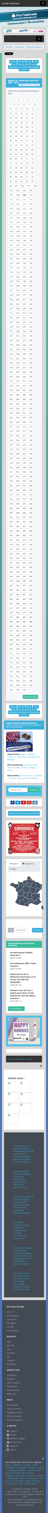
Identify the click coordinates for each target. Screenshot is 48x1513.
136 (17, 227)
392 (17, 517)
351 (11, 472)
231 (11, 336)
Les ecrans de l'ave (21, 1273)
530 (30, 671)
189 (24, 286)
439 (11, 572)
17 (32, 109)
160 (17, 254)
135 (11, 227)
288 (17, 399)
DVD (20, 778)
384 (17, 508)
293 (24, 404)
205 (24, 304)
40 (22, 131)
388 (17, 513)
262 (30, 367)
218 (30, 317)
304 (17, 417)
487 (11, 626)
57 (32, 145)
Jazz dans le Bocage (22, 1159)
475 (11, 612)
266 (30, 372)
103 (11, 190)
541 (24, 685)
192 (17, 290)
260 (17, 367)
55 (22, 145)
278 (30, 385)
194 (30, 290)
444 (17, 576)
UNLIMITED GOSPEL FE (23, 1197)
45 (22, 136)
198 (30, 295)
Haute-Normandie (13, 1473)
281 (24, 390)
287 (11, 399)
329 (24, 444)
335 (11, 454)
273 (24, 381)
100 (22, 186)
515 (11, 658)
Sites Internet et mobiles (31, 775)
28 (11, 122)
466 (30, 599)
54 (16, 145)
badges (33, 767)
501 (24, 640)
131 (11, 222)
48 (11, 140)
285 (24, 395)
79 (16, 168)
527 (11, 671)
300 (17, 413)
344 (17, 463)
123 (11, 213)
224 (17, 326)
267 (11, 376)
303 (11, 417)
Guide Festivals (10, 3)
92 (32, 177)
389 (24, 513)
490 (30, 626)
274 (30, 381)
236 (17, 340)
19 (16, 113)
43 (11, 136)
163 (11, 258)
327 (11, 444)
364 (17, 485)
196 (17, 295)
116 (17, 204)
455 (11, 590)
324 (17, 440)
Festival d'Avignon (21, 1199)
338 (30, 454)
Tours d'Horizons (20, 1171)
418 (30, 544)
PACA (21, 1483)
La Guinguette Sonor (22, 1258)
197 (24, 295)
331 (11, 449)
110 (30, 195)
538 (30, 680)
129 (24, 218)
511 (11, 653)
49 (16, 140)
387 (11, 513)
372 (17, 494)
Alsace (8, 1465)
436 (17, 567)
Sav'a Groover (19, 1179)
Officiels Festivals (14, 1416)
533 (24, 676)
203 (11, 304)
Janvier (13, 62)
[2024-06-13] (23, 979)
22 (32, 113)
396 (17, 522)
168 (17, 263)
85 (22, 172)
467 (11, 603)
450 (30, 581)
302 (30, 413)
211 (11, 313)
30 (22, 122)
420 (17, 549)
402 (30, 526)
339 (11, 458)
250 (30, 354)
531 (11, 676)
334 (30, 449)
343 (11, 463)
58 (11, 149)
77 (32, 163)
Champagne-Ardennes (16, 1470)
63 (11, 154)
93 (11, 181)
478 (30, 612)
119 (11, 208)
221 (24, 322)
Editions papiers (13, 1382)
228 (17, 331)
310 (30, 422)
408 (17, 535)
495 (11, 635)
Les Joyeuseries (20, 1154)
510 (30, 649)
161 (24, 254)
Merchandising (13, 1390)
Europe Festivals (14, 1408)
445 (24, 576)
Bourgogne (22, 1467)
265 (24, 372)
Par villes (10, 1327)
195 (11, 295)
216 (17, 317)
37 (32, 127)
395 (11, 522)
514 (30, 653)
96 (27, 181)
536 (17, 680)
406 (30, 531)
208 (17, 308)
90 (22, 177)
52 (32, 140)
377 (24, 499)
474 (30, 608)
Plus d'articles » (16, 1008)
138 (30, 227)
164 (17, 258)
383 (11, 508)
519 (11, 662)
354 (30, 472)
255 (11, 363)
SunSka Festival (20, 1230)
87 (32, 172)
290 (30, 399)
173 (24, 267)
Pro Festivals (12, 1405)
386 (30, 508)
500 (17, 640)
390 (30, 513)
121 (24, 208)
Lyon (9, 1349)
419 (11, 549)
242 (30, 345)
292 (17, 404)
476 (17, 612)
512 (17, 653)
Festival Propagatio (21, 1156)
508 (17, 649)
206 (30, 304)
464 (17, 599)
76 (27, 163)
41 (27, 131)
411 (11, 540)
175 (11, 272)
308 (17, 422)
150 (30, 240)
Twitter (12, 1449)
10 (24, 104)
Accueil (9, 47)
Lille (8, 1356)
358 (30, 476)
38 (11, 131)
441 (24, 572)
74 (16, 163)
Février (21, 62)
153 (24, 245)
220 (17, 322)
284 (17, 395)
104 (17, 190)
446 (30, 576)
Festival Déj (18, 1176)
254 (30, 358)
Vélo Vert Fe (18, 1184)
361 (24, 481)
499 (11, 640)
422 (30, 549)
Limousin (30, 1475)
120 (17, 208)
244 (17, 349)
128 (17, 218)
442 (30, 572)
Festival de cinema (21, 1225)
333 (24, 449)
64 (16, 154)
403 (11, 531)
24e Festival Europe (21, 1213)
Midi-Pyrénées (13, 1478)
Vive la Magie (19, 1281)
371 (11, 494)
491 (11, 631)
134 (30, 222)
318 (30, 431)
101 (28, 186)
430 (30, 558)
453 (24, 585)
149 (24, 240)
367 (11, 490)
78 (11, 168)
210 (30, 308)
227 (11, 331)
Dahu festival (19, 1261)
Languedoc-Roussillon (14, 1475)
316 (17, 431)
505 (24, 644)
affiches (30, 754)
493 (24, 631)
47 (32, 136)
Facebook (13, 1446)
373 (24, 494)
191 (11, 290)
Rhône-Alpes (30, 1483)
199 (11, 299)
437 (24, 567)
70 (22, 159)
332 (17, 449)
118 (30, 204)
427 (11, 558)
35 (22, 127)
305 (24, 417)
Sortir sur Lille (11, 1483)
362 (30, 481)
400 (17, 526)
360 (17, 481)
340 (17, 458)
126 (30, 213)
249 (24, 354)
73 (11, 163)
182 (30, 277)
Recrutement (15, 1442)
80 (22, 168)
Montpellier (11, 1364)
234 (30, 336)
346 (30, 463)
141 (24, 231)
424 (17, 553)
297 (24, 408)
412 (17, 540)
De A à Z (10, 1312)
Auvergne (26, 1465)
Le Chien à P (18, 1227)
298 (30, 408)
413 (24, 540)
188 (17, 286)
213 (24, 313)
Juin (20, 64)
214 (30, 313)
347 (11, 467)
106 (30, 190)
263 (11, 372)
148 (17, 240)
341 (24, 458)
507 (11, 649)
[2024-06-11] (23, 995)
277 (24, 385)
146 (30, 236)
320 (17, 435)
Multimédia (11, 1394)
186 (30, 281)
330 (30, 444)
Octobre (24, 67)
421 (24, 549)
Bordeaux (11, 1353)
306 (30, 417)
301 (24, 413)
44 (16, 136)
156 (17, 249)
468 (17, 603)
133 (24, 222)
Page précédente (34, 47)
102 (35, 186)
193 (24, 290)
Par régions (12, 1323)
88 (11, 177)
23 (11, 118)
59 (16, 149)
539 (11, 685)
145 (24, 236)
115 (11, 204)
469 (24, 603)
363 (11, 485)
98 (11, 186)
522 (30, 662)
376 (17, 499)
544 (17, 690)
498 (30, 635)
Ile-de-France (28, 1473)
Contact (13, 1434)
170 (30, 263)
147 (11, 240)
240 (17, 345)
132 (17, 222)
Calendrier (19, 47)
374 (30, 494)
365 (24, 485)
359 (11, 481)
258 (30, 363)
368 (17, 490)
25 (22, 118)
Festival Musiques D (22, 1146)
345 (24, 463)
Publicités (11, 1379)
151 (11, 245)
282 (30, 390)
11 (29, 104)
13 (11, 109)
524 (17, 667)
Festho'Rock (18, 1210)
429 (24, 558)
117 (24, 204)
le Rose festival (19, 1250)
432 (17, 562)
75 (22, 163)
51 (27, 140)
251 (11, 358)
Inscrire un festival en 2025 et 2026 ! (25, 813)
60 (22, 149)
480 (17, 617)
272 (17, 381)
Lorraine (39, 1475)
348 (17, 467)
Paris (9, 1341)
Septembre (13, 67)
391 (11, 517)
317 (24, 431)
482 (30, 617)
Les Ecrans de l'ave (21, 1276)
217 (24, 317)
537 (24, 680)
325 (24, 440)
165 (24, 258)
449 (24, 581)
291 (11, 404)
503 (11, 644)
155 (11, 249)
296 (17, 408)
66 (27, 154)
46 (27, 136)
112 (17, 199)
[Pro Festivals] (24, 13)
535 (11, 680)
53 (11, 145)
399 (11, 526)
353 (24, 472)
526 (30, 667)
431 (11, 562)
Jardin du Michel (20, 1182)
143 (11, 236)
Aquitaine (17, 1465)
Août (33, 64)
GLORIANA (18, 1222)
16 (27, 109)
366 (30, 485)
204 (17, 304)
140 (17, 231)
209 (24, 308)
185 (24, 281)
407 (11, 535)
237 (24, 340)
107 (11, 195)
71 (27, 159)
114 (30, 199)
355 (11, 476)
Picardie (19, 1481)
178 (30, 272)
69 (16, 159)
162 (30, 254)
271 (11, 381)
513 (24, 653)
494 (30, 631)
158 (30, 249)
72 (32, 159)
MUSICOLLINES (20, 1207)
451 (11, 585)
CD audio (12, 778)
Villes (14, 869)
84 (16, 172)
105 (24, 190)
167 (11, 263)
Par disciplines (13, 1315)
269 (24, 376)
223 (11, 326)
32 (32, 122)
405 (24, 531)
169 (24, 263)
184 (17, 281)
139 (11, 231)
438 (30, 567)
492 (17, 631)
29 (16, 122)
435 (11, 567)
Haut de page (31, 697)
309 (24, 422)
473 (24, 608)
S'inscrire (37, 930)
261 (24, 367)
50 (22, 140)
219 (11, 322)
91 (27, 177)
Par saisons (12, 1319)
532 (17, 676)
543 (11, 690)
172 (17, 267)
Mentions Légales (17, 1438)
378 (30, 499)
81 (27, 168)
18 (11, 113)
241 (24, 345)
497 (24, 635)
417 (24, 544)
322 (30, 435)
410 (30, 535)
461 (24, 594)
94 (16, 181)
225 (24, 326)
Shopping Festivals (15, 1412)
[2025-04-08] (21, 955)
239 (11, 345)
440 (17, 572)
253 (24, 358)
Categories (29, 863)
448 (17, 581)
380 (17, 503)
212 (17, 313)
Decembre (24, 69)
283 (11, 395)
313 (24, 426)
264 (17, 372)
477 (24, 612)
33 (11, 127)
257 (24, 363)
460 (17, 594)
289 (24, 399)
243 (11, 349)
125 (24, 213)
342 (30, 458)
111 (11, 199)
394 (30, 517)
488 (17, 626)
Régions (15, 863)
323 (11, 440)
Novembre (35, 67)
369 (24, 490)
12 (35, 104)
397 (24, 522)
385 (24, 508)
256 (17, 363)
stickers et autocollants (17, 757)
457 (24, 590)
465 (24, 599)
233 (24, 336)
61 (27, 149)
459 (11, 594)
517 (24, 658)
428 (17, 558)
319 (11, 435)
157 (24, 249)
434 (30, 562)
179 (11, 277)
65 (22, 154)
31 (27, 122)
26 (27, 118)
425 (24, 553)
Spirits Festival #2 (20, 1264)
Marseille (10, 1345)
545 (24, 690)
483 (11, 621)
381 (24, 503)
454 (30, 585)
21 (27, 113)
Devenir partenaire (15, 1420)
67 (32, 154)
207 (11, 308)
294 (30, 404)
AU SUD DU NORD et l (23, 1256)
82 (32, 168)
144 (17, 236)
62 (32, 149)
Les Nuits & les (19, 1235)
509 (24, 649)
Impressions (12, 1386)
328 (17, 444)
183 (11, 281)
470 (30, 603)
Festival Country (20, 1202)
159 (11, 254)
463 (11, 599)
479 (11, 617)
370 (30, 490)
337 (24, 454)
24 (16, 118)
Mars (29, 62)
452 (17, 585)
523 (11, 667)
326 (30, 440)
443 (11, 576)
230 (30, 331)
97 (32, 181)
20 (22, 113)
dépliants (11, 759)
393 (24, 517)
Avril (35, 62)
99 (16, 186)
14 (16, 109)
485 (24, 621)
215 (11, 317)
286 (30, 395)
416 (17, 544)
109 (24, 195)
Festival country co (21, 1162)
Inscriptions (12, 1375)
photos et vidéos (30, 778)
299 (11, 413)
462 (30, 594)
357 (24, 476)
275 (11, 385)
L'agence (13, 1431)
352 (17, 472)
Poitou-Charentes (32, 1481)
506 (30, 644)
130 (30, 218)
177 (24, 272)
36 (27, 127)
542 (30, 685)
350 (30, 467)
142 (30, 231)
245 (24, 349)
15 (22, 109)
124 (17, 213)
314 (30, 426)
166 (30, 258)
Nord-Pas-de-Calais (29, 1478)
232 (17, 336)
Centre (41, 1467)
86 (27, 172)
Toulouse (11, 1360)
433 (24, 562)
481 (24, 617)
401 (24, 526)
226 (30, 326)
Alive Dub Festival (21, 1278)
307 (11, 422)
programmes (34, 757)
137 (24, 227)
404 (17, 531)
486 (30, 621)
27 (32, 118)
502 (30, 640)
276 (17, 385)
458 (30, 590)
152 (17, 245)
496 (17, 635)
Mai (14, 64)
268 (17, 376)
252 (17, 358)
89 (16, 177)
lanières (25, 767)
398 (30, 522)
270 (30, 376)
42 (32, 131)
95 (22, 181)
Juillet (27, 64)
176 (17, 272)
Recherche (33, 790)
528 (17, 671)
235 (11, 340)
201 (24, 299)
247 (11, 354)
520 (17, 662)
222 (30, 322)
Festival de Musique (21, 1174)
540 (17, 685)
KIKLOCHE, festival (21, 1205)
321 (24, 435)
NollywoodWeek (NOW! (23, 1151)
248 (17, 354)
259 (11, 367)
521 (24, 662)
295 (11, 408)
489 (24, 626)
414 (30, 540)
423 (11, 553)
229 (24, 331)
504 (17, 644)
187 (11, 286)
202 (30, 299)
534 (30, 676)
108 (17, 195)
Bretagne (32, 1467)
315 (11, 431)
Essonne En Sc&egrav (22, 1248)
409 (24, 535)
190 (30, 286)
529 (24, 671)
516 (17, 658)
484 (17, 621)
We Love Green (20, 1187)
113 (24, 199)
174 (30, 267)
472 (17, 608)
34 (16, 127)
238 (30, 340)
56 (27, 145)
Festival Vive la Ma (21, 1286)
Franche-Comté (34, 1470)
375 (11, 499)
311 (11, 426)
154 (30, 245)
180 (17, 277)
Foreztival (17, 1233)
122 (30, 208)
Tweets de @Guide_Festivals (20, 1059)
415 (11, 544)
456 (17, 590)
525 (24, 667)
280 (17, 390)
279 (11, 390)
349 (24, 467)
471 (11, 608)
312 (17, 426)
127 (11, 218)
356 (17, 476)
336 (17, 454)
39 (16, 131)
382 (30, 503)
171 (11, 267)
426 (30, 553)
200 (17, 299)
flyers (23, 754)
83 (11, 172)
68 (11, 159)
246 (30, 349)
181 (24, 277)
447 (11, 581)
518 (30, 658)
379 (11, 503)
